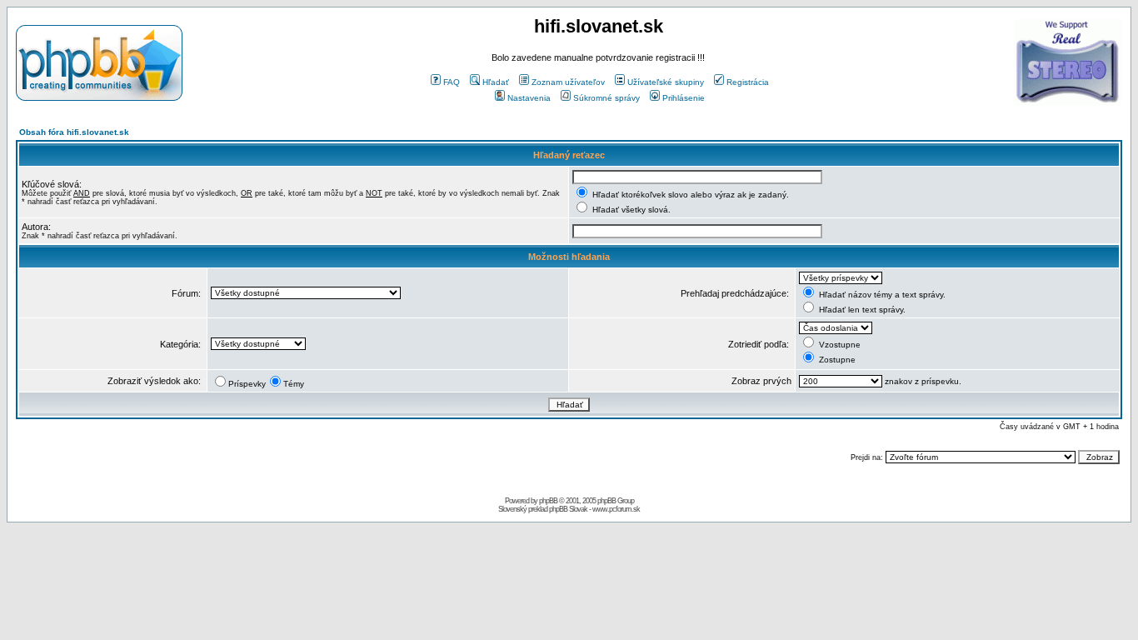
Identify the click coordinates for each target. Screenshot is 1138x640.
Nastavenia (529, 97)
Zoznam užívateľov (568, 82)
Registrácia (747, 82)
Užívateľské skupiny (665, 82)
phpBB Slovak (568, 509)
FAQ (451, 82)
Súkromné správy (606, 97)
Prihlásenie (683, 97)
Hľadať (495, 82)
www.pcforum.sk (616, 509)
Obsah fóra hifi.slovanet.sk (74, 132)
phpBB (548, 501)
